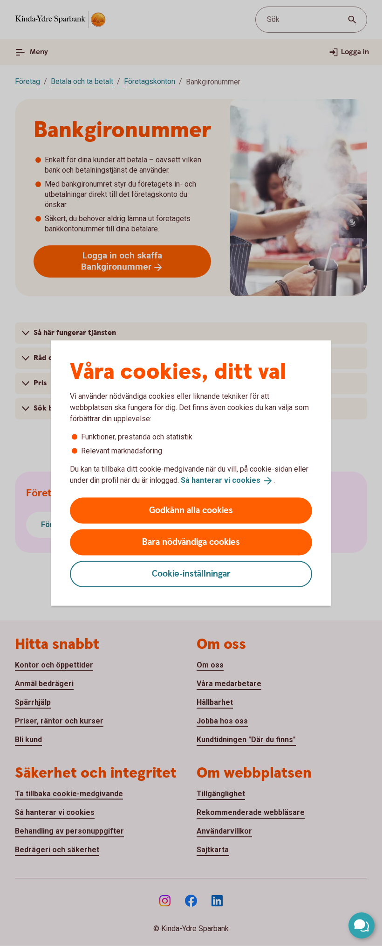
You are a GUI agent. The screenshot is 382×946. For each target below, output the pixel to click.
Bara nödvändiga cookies (191, 542)
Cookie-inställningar (191, 573)
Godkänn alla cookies (191, 510)
